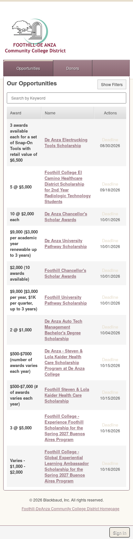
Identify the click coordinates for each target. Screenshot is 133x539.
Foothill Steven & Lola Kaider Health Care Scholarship (67, 395)
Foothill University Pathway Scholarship (66, 300)
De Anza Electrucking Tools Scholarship (66, 142)
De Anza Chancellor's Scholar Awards (66, 216)
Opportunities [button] (28, 68)
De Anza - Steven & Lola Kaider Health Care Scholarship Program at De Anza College (65, 362)
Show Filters (112, 84)
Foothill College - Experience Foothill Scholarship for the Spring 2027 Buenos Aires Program (65, 427)
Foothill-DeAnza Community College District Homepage (70, 508)
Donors (72, 68)
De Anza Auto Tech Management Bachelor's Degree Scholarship (63, 329)
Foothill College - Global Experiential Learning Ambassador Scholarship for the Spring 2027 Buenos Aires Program (67, 466)
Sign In (119, 532)
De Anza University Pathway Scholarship (66, 243)
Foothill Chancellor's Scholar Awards (65, 273)
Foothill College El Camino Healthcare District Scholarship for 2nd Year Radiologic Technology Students (68, 186)
